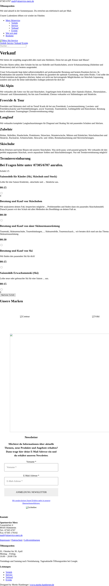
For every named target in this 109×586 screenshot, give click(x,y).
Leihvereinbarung (32, 540)
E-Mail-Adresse (31, 475)
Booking (9, 36)
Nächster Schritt (7, 295)
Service (14, 25)
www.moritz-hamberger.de (42, 584)
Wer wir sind (11, 33)
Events (14, 30)
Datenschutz (16, 540)
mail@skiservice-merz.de (11, 535)
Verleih (14, 23)
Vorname (31, 462)
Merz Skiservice (13, 20)
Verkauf (14, 28)
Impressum (5, 540)
